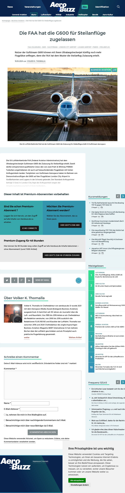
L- (98, 208)
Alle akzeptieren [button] (77, 480)
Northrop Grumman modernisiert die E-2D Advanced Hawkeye (108, 222)
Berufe (95, 15)
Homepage (6, 20)
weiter (26, 337)
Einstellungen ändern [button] (80, 485)
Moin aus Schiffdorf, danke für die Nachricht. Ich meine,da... (108, 422)
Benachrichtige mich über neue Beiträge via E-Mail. (29, 426)
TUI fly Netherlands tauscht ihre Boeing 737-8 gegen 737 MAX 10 (108, 204)
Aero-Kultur (108, 15)
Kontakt (45, 461)
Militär (58, 15)
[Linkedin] (29, 280)
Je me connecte (29, 228)
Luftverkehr (46, 15)
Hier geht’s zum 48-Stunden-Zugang (62, 255)
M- (99, 217)
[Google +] (22, 280)
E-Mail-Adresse (12, 409)
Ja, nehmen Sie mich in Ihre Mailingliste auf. (25, 415)
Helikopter (83, 15)
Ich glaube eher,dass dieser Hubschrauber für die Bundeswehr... (108, 431)
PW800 (95, 47)
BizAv (33, 15)
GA (99, 235)
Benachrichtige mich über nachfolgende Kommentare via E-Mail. (36, 420)
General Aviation (19, 15)
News (10, 7)
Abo (85, 7)
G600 (44, 47)
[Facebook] (14, 280)
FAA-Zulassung (34, 47)
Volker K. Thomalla (36, 61)
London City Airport (67, 47)
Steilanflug (104, 47)
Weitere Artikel (75, 337)
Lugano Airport (84, 47)
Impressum (37, 461)
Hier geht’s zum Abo (70, 225)
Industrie (70, 15)
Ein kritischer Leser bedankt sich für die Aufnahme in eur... (108, 390)
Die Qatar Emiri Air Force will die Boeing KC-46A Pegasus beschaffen (108, 213)
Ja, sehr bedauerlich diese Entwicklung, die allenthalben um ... (108, 399)
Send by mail (42, 280)
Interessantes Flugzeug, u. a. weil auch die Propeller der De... (108, 410)
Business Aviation (18, 20)
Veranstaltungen (33, 7)
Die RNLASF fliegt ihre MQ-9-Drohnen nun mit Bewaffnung (107, 240)
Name (7, 403)
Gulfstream (52, 47)
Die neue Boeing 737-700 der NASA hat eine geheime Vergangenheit (108, 231)
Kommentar (10, 369)
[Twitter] (7, 280)
